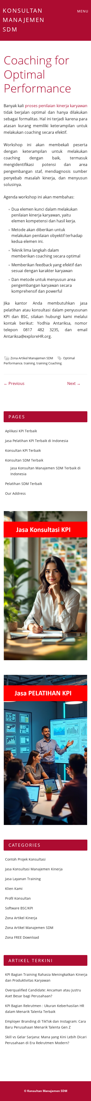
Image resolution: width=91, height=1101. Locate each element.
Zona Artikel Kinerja (21, 918)
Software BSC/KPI (19, 908)
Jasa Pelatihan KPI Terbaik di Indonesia (36, 440)
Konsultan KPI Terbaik (23, 450)
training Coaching (49, 363)
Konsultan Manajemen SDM (24, 19)
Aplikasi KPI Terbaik (21, 431)
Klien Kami (14, 888)
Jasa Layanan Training (23, 878)
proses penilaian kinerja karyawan (56, 105)
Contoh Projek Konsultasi (25, 859)
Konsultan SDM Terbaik (24, 460)
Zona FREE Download (22, 937)
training (29, 363)
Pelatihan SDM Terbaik (23, 483)
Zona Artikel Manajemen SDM (31, 358)
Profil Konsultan (18, 898)
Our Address (15, 493)
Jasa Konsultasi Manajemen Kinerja (34, 869)
